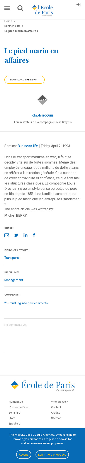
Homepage (16, 401)
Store (12, 418)
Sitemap (56, 418)
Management (13, 280)
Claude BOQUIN (42, 115)
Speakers (14, 423)
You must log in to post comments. (26, 303)
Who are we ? (59, 401)
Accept (24, 454)
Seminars (14, 412)
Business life (28, 146)
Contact (56, 407)
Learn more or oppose (52, 454)
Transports (12, 258)
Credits (55, 412)
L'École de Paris (19, 407)
